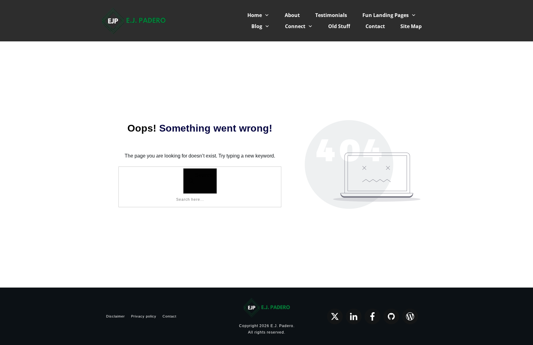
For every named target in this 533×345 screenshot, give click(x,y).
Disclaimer (115, 316)
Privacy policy (143, 316)
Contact (169, 316)
